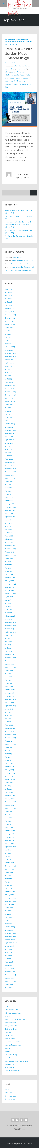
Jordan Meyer (16, 72)
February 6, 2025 (11, 63)
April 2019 (8, 571)
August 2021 (9, 481)
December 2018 (10, 584)
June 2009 (8, 914)
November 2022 (10, 433)
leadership (8, 1032)
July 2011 (8, 850)
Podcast (24, 39)
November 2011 (10, 840)
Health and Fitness (11, 1029)
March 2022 (9, 459)
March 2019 (9, 574)
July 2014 (8, 751)
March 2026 (9, 305)
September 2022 (10, 440)
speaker (8, 84)
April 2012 (8, 824)
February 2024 (10, 385)
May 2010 (8, 882)
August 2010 (9, 872)
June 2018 (8, 603)
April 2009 (8, 920)
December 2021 (10, 468)
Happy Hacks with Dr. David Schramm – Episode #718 (18, 212)
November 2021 (10, 472)
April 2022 (8, 456)
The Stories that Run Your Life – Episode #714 (19, 237)
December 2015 (10, 696)
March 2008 (9, 962)
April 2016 (8, 683)
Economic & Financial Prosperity (16, 1019)
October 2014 (9, 741)
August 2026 (9, 289)
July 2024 (8, 369)
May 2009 (8, 917)
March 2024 (9, 382)
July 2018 (8, 600)
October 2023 (9, 398)
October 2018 (9, 590)
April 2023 (8, 417)
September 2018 (10, 593)
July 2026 (8, 292)
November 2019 (10, 549)
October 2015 (9, 702)
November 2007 (10, 975)
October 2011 (9, 843)
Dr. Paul (21, 66)
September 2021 (10, 478)
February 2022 (10, 462)
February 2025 (10, 347)
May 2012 (8, 821)
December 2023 (10, 392)
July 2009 (8, 911)
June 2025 (8, 334)
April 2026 (8, 302)
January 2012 (9, 834)
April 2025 (8, 340)
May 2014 (8, 757)
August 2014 (9, 747)
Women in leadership (12, 1071)
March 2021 (9, 497)
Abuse (7, 1006)
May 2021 (8, 491)
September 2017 (10, 632)
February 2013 (10, 795)
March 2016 (9, 686)
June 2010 (8, 879)
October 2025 (9, 321)
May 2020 (8, 529)
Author (16, 66)
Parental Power (10, 1039)
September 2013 (10, 779)
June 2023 (8, 411)
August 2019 (9, 558)
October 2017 (9, 629)
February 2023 (10, 424)
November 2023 (10, 395)
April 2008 (8, 959)
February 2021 (10, 501)
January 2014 (9, 770)
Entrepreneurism (10, 1022)
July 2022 (8, 446)
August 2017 (9, 635)
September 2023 (10, 401)
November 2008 (10, 936)
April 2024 (8, 379)
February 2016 (10, 690)
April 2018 (8, 609)
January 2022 (9, 465)
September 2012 (10, 808)
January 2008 (9, 968)
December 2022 (10, 430)
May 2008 (8, 956)
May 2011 (8, 856)
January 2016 (9, 693)
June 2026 (8, 295)
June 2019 (8, 565)
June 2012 (8, 818)
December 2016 (10, 658)
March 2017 (9, 651)
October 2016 (9, 664)
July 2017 (8, 638)
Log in (7, 1089)
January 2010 (9, 895)
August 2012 (9, 811)
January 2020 (9, 542)
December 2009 (10, 898)
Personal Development (13, 1045)
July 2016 (8, 674)
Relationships (9, 1064)
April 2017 (8, 648)
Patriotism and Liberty (12, 1042)
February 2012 (10, 831)
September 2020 (10, 517)
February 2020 (10, 539)
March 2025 (9, 344)
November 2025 (10, 318)
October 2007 (9, 978)
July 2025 (8, 331)
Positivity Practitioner (12, 1058)
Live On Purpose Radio (22, 75)
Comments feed (10, 1096)
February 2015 (10, 728)
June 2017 (8, 641)
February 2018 (10, 616)
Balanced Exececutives (13, 1013)
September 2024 (10, 363)
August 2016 (9, 670)
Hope (13, 69)
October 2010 (9, 869)
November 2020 (10, 510)
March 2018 (9, 613)
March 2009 (9, 924)
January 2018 (9, 619)
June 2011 (8, 853)
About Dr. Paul (18, 257)
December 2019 (10, 545)
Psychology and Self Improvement (18, 42)
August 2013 (9, 782)
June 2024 (8, 372)
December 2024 (10, 353)
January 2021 (9, 504)
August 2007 (9, 984)
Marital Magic (9, 1035)
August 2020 (9, 520)
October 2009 (10, 904)
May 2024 (8, 376)
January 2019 (9, 581)
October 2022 (9, 436)
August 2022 (9, 443)
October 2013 (9, 776)
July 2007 (8, 988)
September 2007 (10, 981)
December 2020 (10, 507)
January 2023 (9, 427)
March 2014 (9, 763)
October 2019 (9, 552)
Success (14, 84)
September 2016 (10, 667)
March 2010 (9, 888)
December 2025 (10, 315)
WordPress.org (10, 1099)
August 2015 (9, 709)
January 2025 (9, 350)
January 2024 (9, 388)
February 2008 (10, 965)
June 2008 (8, 952)
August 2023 (9, 404)
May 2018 (8, 606)
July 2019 (8, 561)
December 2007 (10, 972)
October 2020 (10, 513)
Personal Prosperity (11, 1048)
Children (8, 1016)
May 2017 (8, 645)
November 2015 (10, 699)
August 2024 (9, 366)
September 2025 (10, 324)
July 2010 (8, 875)
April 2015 (8, 722)
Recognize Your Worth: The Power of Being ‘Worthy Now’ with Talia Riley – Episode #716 (18, 224)
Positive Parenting (11, 1055)
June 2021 (8, 488)
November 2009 (10, 901)
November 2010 (10, 866)
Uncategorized (11, 44)
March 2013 (9, 792)
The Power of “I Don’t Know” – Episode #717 (18, 217)
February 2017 (10, 654)
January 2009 (9, 930)
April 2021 (8, 494)
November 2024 (10, 356)
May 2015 (8, 718)
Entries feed (9, 1093)
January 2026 (9, 311)
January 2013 (9, 798)
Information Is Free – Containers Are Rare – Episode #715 (19, 231)
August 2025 (9, 328)
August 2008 (9, 946)
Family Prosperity (11, 1026)
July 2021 (8, 485)
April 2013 (8, 789)
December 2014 (10, 735)
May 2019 (8, 568)
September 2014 (10, 744)
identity (7, 72)
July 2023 (8, 408)
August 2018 (9, 597)
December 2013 (10, 773)
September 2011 (10, 847)
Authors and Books (12, 39)
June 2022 (8, 449)
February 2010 (10, 892)
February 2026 (10, 308)
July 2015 (8, 712)
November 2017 (10, 625)
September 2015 (10, 706)
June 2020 (8, 526)
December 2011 (10, 837)
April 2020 (8, 533)
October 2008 (10, 940)
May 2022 (8, 452)
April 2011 (8, 859)
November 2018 (10, 587)
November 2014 (10, 738)
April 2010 (8, 885)
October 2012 (9, 805)
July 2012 (8, 815)
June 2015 (8, 715)
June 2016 (8, 677)
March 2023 (9, 420)
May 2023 (8, 414)
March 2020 (9, 536)
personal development (13, 78)
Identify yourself (21, 69)
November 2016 (10, 661)
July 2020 (8, 523)
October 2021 (9, 475)
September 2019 (10, 555)
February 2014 (10, 766)
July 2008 (8, 949)
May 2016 (8, 680)
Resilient (25, 78)
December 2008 (10, 933)
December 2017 (10, 622)
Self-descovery (21, 81)
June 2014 (8, 754)
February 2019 (10, 577)
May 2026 (8, 299)
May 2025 (8, 337)
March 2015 (9, 725)
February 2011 (9, 863)
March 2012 (9, 827)
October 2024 (9, 360)
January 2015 (9, 731)
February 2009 (10, 927)
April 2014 (8, 760)
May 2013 (8, 786)
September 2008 (11, 943)
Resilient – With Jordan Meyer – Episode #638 (18, 53)
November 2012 (10, 802)
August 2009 (9, 908)
